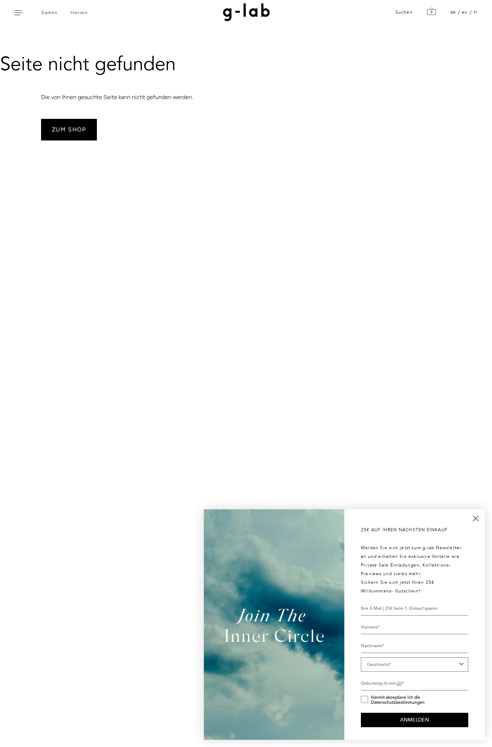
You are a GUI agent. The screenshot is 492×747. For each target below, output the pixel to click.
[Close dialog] (475, 518)
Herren (79, 12)
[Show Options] (461, 664)
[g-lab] (244, 12)
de (453, 12)
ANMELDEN (414, 720)
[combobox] (412, 664)
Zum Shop (69, 129)
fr (475, 12)
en (465, 12)
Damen (49, 12)
